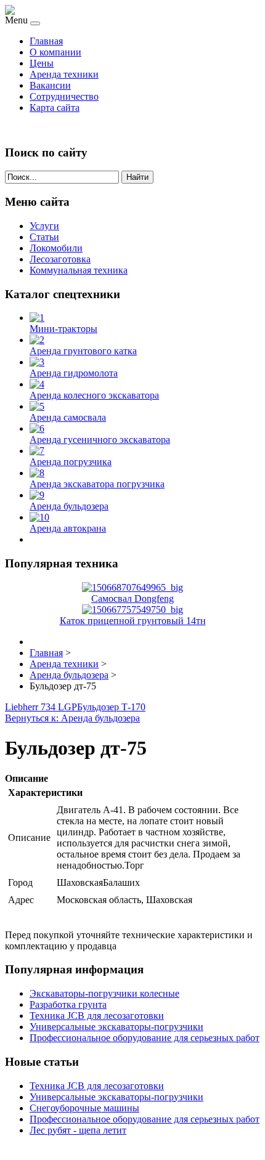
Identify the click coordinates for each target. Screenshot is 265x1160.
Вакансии (50, 85)
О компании (55, 52)
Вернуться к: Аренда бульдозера (72, 718)
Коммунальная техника (79, 270)
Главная (46, 41)
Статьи (44, 237)
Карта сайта (55, 107)
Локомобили (56, 248)
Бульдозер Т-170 (111, 707)
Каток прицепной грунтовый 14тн (133, 620)
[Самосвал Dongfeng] (132, 587)
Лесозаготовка (60, 259)
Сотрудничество (64, 96)
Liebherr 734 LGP (41, 707)
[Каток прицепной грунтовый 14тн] (132, 609)
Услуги (44, 226)
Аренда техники (64, 74)
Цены (42, 63)
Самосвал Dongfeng (132, 598)
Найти (137, 177)
